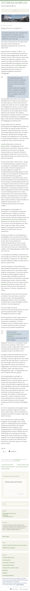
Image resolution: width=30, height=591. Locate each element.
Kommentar (21, 494)
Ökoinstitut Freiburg (21, 65)
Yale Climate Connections (9, 562)
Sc (11, 25)
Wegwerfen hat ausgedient (9, 547)
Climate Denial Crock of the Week (10, 568)
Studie (27, 256)
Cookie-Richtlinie (20, 584)
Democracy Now (6, 560)
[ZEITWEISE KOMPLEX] (15, 22)
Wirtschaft (18, 459)
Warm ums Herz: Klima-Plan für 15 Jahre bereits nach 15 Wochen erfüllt (8, 466)
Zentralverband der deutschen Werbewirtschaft (13, 219)
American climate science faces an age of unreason (15, 545)
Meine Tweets (6, 536)
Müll (15, 459)
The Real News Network (8, 575)
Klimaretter (5, 570)
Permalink (17, 460)
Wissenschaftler (5, 146)
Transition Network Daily (8, 557)
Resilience (5, 573)
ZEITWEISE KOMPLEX (14, 3)
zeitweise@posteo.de (8, 516)
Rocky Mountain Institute (8, 565)
